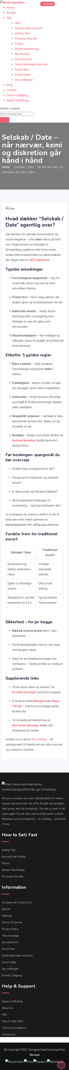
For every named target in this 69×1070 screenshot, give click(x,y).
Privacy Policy (10, 929)
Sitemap (7, 915)
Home (10, 7)
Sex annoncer (23, 59)
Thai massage (10, 935)
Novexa (34, 1055)
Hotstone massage (25, 725)
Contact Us (8, 1034)
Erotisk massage (24, 692)
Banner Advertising (27, 49)
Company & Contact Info (17, 902)
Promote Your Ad (25, 38)
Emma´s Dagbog (12, 975)
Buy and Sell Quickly (14, 856)
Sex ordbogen (24, 80)
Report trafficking (18, 100)
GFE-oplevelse (39, 260)
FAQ (9, 18)
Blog (10, 85)
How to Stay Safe (12, 1021)
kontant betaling (23, 440)
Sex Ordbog (38, 739)
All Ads (11, 13)
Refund (6, 909)
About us (7, 1008)
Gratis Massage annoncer (31, 64)
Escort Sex (22, 69)
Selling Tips (22, 33)
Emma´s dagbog (17, 95)
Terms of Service (12, 922)
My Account (22, 54)
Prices (19, 43)
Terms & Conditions (14, 1028)
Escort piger (22, 74)
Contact (11, 90)
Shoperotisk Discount (29, 28)
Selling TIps (9, 850)
